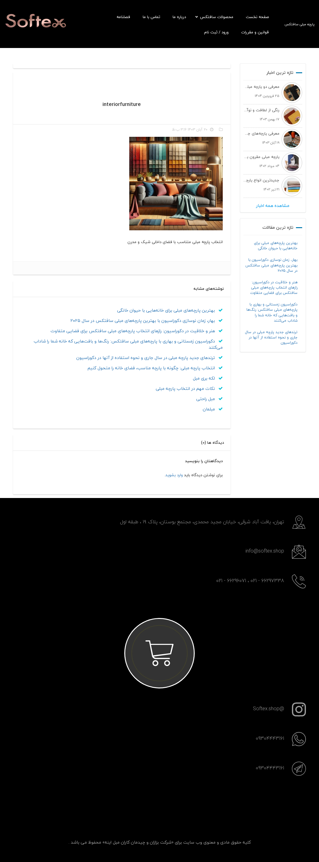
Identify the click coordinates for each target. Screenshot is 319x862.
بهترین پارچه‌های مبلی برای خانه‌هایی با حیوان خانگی (276, 245)
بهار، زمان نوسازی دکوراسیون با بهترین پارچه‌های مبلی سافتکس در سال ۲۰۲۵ (271, 265)
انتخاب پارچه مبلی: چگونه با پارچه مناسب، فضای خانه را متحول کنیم (152, 368)
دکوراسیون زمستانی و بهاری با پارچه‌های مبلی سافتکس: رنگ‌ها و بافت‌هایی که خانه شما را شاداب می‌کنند (272, 312)
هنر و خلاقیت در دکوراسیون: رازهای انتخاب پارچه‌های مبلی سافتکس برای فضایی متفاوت (274, 287)
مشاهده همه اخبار (272, 206)
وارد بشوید (174, 475)
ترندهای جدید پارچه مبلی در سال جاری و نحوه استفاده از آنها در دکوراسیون (271, 337)
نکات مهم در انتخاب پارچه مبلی (186, 388)
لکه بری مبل (204, 378)
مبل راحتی (206, 399)
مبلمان (209, 409)
